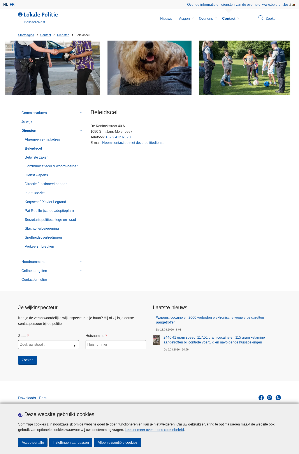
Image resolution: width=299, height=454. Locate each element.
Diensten (63, 35)
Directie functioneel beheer (46, 184)
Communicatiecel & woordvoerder (51, 166)
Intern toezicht (35, 193)
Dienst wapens (36, 175)
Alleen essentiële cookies (117, 442)
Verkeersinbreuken (39, 246)
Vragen (184, 18)
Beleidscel (33, 148)
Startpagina (26, 35)
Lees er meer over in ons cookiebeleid (154, 430)
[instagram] (269, 397)
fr (12, 4)
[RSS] (278, 397)
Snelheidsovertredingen (43, 237)
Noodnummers (32, 262)
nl (5, 4)
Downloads (27, 398)
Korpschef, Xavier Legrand (45, 202)
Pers (42, 398)
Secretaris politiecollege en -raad (50, 220)
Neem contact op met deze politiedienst (132, 143)
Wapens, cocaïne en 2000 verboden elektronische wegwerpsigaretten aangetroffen (210, 320)
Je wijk (26, 121)
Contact (228, 18)
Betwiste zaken (36, 157)
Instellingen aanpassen (71, 442)
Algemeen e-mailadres (42, 139)
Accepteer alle (33, 442)
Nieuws (166, 18)
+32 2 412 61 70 (118, 137)
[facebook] (261, 397)
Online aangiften (34, 271)
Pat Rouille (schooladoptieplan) (49, 211)
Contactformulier (34, 279)
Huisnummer (96, 336)
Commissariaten (34, 113)
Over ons (206, 18)
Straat (22, 336)
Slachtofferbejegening (42, 228)
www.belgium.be (275, 4)
